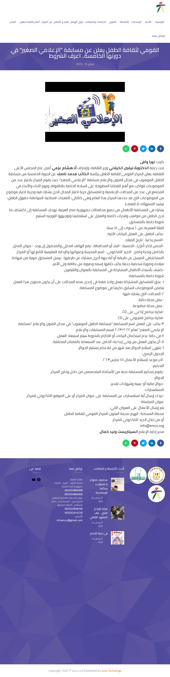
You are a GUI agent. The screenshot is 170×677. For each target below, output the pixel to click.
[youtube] (34, 480)
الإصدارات (136, 21)
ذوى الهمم (77, 21)
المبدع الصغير (61, 21)
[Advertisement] (22, 606)
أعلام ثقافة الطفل (30, 21)
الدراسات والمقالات (95, 21)
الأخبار (148, 21)
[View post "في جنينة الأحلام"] (117, 537)
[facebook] (39, 480)
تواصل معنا (158, 35)
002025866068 (74, 490)
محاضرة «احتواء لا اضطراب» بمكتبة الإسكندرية (99, 486)
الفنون (112, 21)
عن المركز (47, 21)
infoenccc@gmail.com (70, 520)
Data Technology (112, 670)
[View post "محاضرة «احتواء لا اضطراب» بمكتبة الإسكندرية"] (117, 484)
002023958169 (74, 508)
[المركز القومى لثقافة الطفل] (161, 11)
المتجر (13, 21)
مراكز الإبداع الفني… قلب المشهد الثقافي (99, 512)
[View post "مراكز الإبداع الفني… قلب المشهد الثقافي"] (117, 513)
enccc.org (77, 670)
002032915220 (74, 512)
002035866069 (74, 494)
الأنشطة (124, 21)
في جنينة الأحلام (99, 533)
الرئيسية (160, 21)
